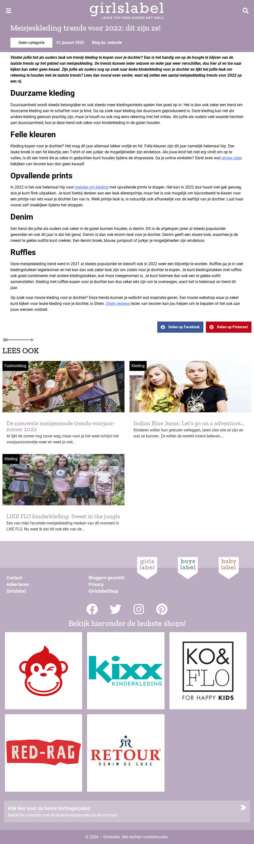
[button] (180, 327)
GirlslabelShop (103, 591)
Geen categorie (31, 42)
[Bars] (8, 11)
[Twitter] (115, 609)
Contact (14, 577)
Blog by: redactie (107, 42)
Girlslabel (16, 591)
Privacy (96, 584)
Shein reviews (118, 303)
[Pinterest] (162, 609)
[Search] (246, 11)
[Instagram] (139, 609)
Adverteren (17, 584)
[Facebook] (92, 609)
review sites (232, 158)
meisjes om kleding (91, 187)
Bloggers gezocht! (107, 577)
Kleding (138, 365)
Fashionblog (15, 365)
